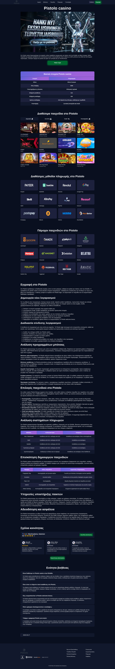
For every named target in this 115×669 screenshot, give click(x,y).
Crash (65, 118)
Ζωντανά (47, 118)
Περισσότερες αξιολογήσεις (57, 558)
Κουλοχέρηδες (84, 118)
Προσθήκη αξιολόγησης (86, 534)
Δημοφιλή (28, 118)
